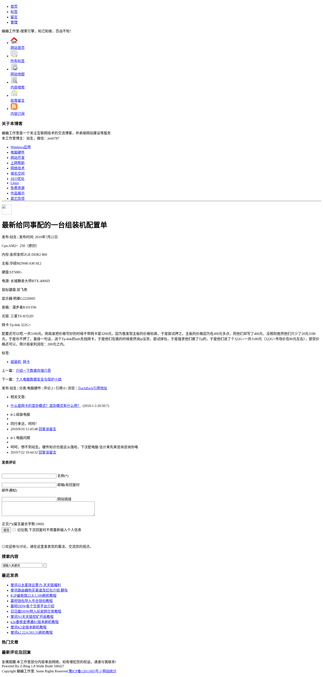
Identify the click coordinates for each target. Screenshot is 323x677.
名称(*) (62, 476)
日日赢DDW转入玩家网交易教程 (36, 611)
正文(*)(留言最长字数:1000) (23, 524)
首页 (14, 6)
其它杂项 (18, 198)
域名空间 (18, 173)
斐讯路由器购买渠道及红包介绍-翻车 (39, 590)
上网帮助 (18, 163)
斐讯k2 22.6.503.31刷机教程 (32, 632)
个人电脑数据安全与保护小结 (39, 379)
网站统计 (109, 671)
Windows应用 (21, 147)
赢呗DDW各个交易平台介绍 (32, 606)
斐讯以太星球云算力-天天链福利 (36, 585)
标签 (14, 12)
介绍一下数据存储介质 (33, 370)
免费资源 (18, 188)
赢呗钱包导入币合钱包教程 (32, 601)
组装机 (16, 362)
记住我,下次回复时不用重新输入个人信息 (49, 530)
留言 (14, 17)
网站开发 (18, 158)
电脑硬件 (18, 152)
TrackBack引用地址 (92, 388)
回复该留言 (47, 429)
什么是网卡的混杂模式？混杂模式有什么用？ (46, 406)
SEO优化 (17, 179)
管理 (14, 22)
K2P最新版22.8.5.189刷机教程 (33, 595)
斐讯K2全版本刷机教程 (29, 627)
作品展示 (18, 193)
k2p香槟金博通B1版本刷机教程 (35, 622)
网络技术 (18, 168)
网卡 (26, 362)
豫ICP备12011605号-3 (85, 671)
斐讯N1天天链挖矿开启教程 (32, 617)
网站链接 (64, 499)
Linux (15, 183)
